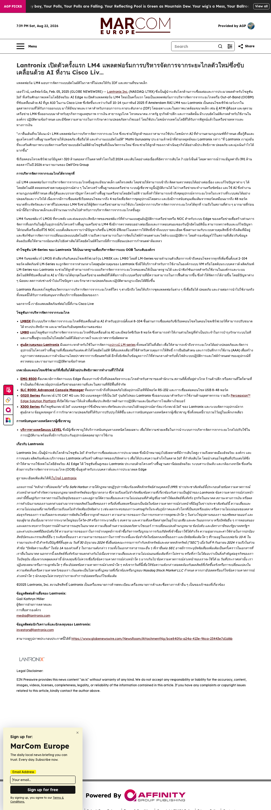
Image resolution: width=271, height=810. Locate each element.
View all (261, 6)
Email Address (23, 772)
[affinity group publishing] (8, 410)
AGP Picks (13, 6)
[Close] (77, 733)
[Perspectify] (8, 400)
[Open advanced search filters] (229, 46)
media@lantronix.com (33, 616)
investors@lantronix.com (35, 630)
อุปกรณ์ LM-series (122, 345)
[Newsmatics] (8, 420)
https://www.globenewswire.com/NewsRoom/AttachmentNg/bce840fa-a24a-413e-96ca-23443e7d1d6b (152, 639)
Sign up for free (43, 789)
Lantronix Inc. (117, 92)
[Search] (220, 46)
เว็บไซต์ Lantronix (64, 478)
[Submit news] (8, 390)
